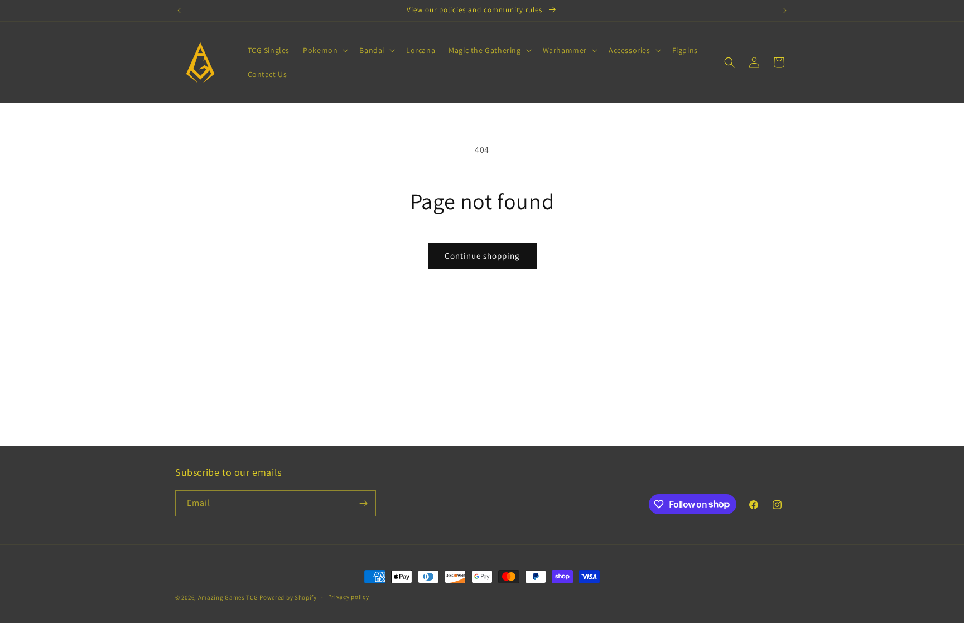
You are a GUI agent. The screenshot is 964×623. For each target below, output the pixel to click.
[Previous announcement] (179, 10)
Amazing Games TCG (228, 597)
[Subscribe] (363, 503)
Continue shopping (482, 255)
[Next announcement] (785, 10)
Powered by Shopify (288, 597)
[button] (324, 50)
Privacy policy (348, 597)
